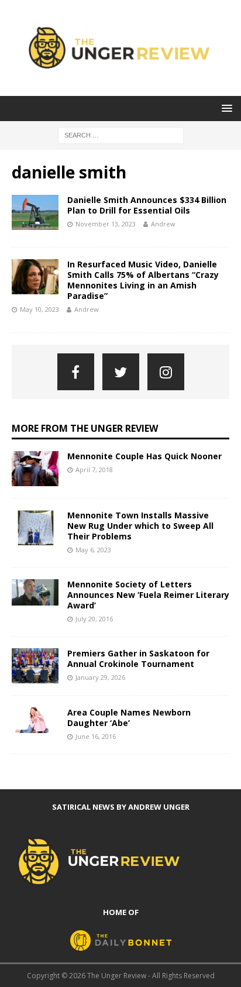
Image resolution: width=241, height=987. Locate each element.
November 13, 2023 (105, 223)
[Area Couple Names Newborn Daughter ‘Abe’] (35, 720)
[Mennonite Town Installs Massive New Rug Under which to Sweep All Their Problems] (35, 527)
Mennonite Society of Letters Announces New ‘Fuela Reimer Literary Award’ (148, 595)
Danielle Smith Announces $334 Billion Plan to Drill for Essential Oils (146, 205)
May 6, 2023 (93, 549)
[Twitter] (120, 371)
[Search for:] (121, 134)
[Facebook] (75, 371)
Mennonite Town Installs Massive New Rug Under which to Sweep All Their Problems (140, 526)
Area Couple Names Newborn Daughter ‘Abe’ (129, 717)
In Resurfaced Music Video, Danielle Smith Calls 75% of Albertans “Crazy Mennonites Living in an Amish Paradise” (143, 280)
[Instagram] (165, 371)
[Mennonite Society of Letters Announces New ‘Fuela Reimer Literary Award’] (35, 592)
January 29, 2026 (100, 677)
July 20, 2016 (94, 618)
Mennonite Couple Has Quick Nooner (144, 456)
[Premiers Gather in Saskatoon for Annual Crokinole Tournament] (35, 665)
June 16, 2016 (95, 736)
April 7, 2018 (94, 469)
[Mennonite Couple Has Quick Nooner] (35, 468)
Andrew (163, 223)
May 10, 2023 (39, 309)
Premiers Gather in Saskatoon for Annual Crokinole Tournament (138, 658)
